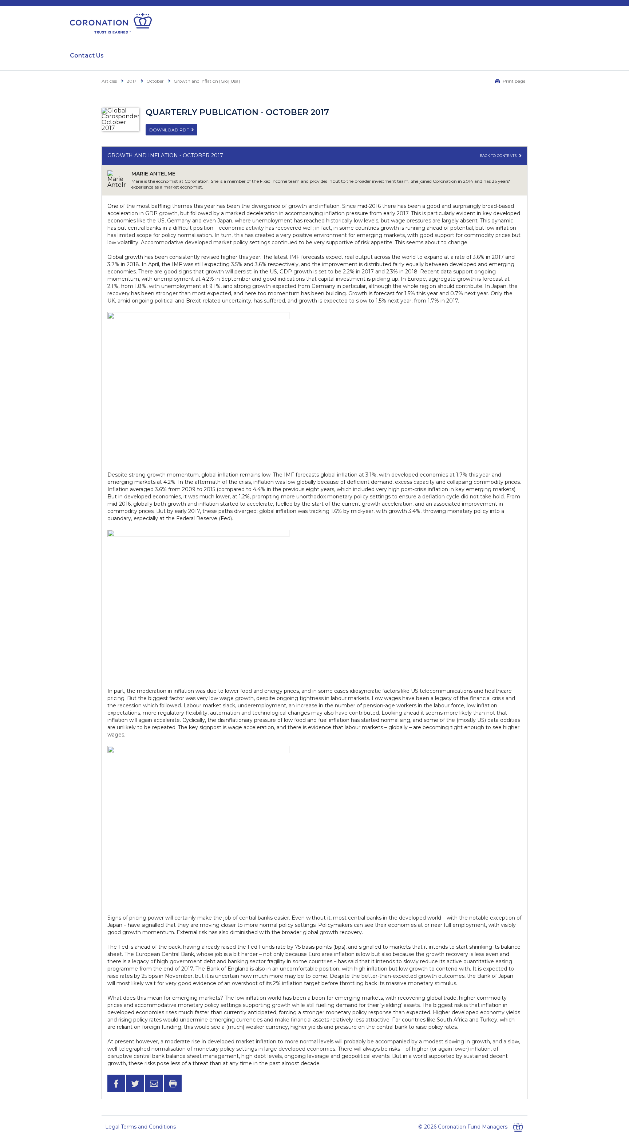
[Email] (154, 1083)
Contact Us (87, 55)
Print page (514, 81)
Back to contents (499, 156)
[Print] (173, 1083)
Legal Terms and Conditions (140, 1126)
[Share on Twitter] (135, 1083)
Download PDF (169, 130)
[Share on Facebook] (116, 1083)
